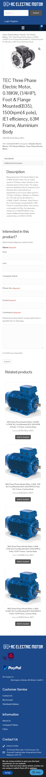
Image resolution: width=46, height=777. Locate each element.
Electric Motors (13, 35)
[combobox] (16, 13)
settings (33, 768)
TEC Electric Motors (17, 146)
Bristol (33, 680)
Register (14, 21)
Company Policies (10, 725)
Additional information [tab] (13, 163)
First (5, 252)
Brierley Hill (25, 680)
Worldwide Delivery (11, 704)
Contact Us (7, 695)
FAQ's (5, 729)
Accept (7, 773)
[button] (36, 13)
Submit (7, 361)
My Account (8, 700)
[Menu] (23, 28)
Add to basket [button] (23, 437)
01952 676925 (12, 746)
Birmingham (16, 680)
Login (6, 21)
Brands (23, 35)
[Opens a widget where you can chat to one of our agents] (36, 772)
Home (5, 35)
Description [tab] (9, 158)
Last (4, 263)
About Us (7, 720)
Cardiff (39, 680)
